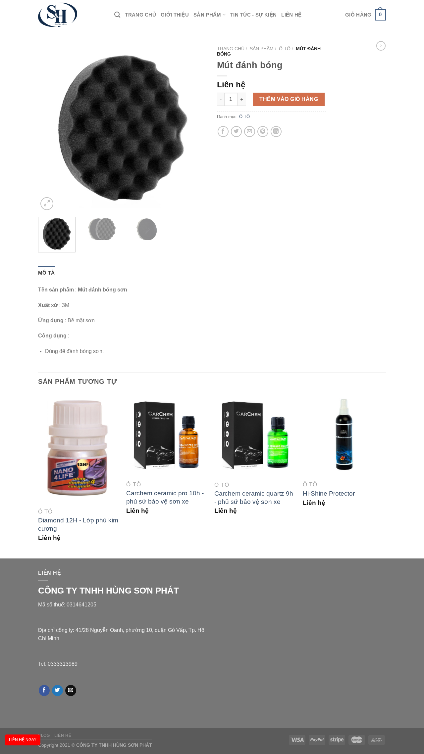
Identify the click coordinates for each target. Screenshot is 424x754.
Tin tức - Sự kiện (253, 15)
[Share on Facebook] (223, 131)
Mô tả (46, 273)
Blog (44, 735)
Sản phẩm (207, 15)
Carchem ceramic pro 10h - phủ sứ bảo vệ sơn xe (165, 497)
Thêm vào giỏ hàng (288, 99)
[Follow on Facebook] (44, 690)
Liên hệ (291, 15)
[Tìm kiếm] (117, 15)
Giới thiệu (175, 15)
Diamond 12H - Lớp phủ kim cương (78, 524)
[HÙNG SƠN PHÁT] (71, 15)
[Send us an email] (70, 690)
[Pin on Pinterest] (262, 131)
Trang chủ (140, 15)
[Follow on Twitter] (57, 690)
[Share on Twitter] (236, 131)
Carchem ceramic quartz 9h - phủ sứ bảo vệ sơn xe (253, 497)
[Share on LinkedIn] (276, 131)
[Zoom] (46, 203)
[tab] (46, 273)
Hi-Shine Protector (329, 493)
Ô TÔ (285, 48)
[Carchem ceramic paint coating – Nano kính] (381, 45)
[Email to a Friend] (249, 131)
